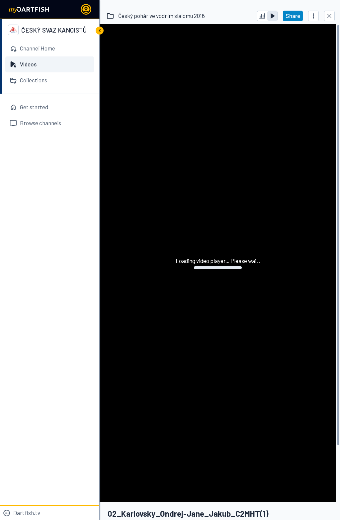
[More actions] (313, 16)
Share (293, 15)
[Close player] (329, 16)
